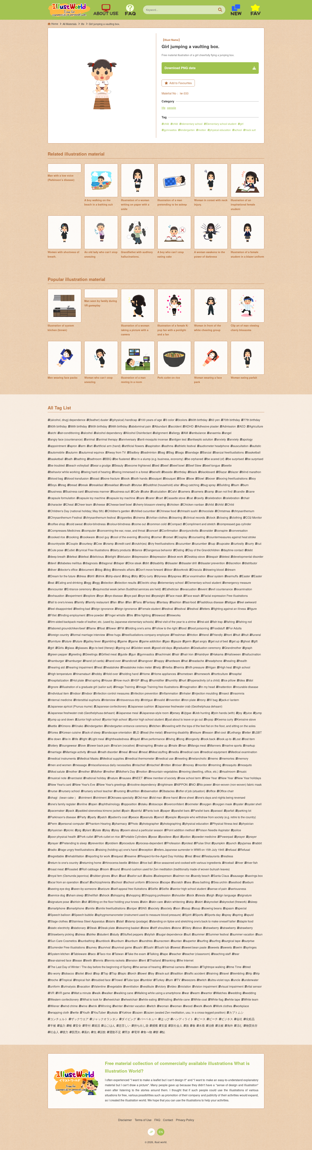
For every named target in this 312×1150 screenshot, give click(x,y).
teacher (176, 954)
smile (91, 908)
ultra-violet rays (220, 980)
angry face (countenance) (66, 439)
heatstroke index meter (137, 667)
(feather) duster (98, 420)
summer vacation (243, 934)
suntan (177, 941)
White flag (217, 999)
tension (133, 960)
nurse (53, 791)
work (199, 1006)
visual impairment (232, 986)
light (84, 739)
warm (196, 993)
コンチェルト (59, 1019)
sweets (214, 947)
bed (156, 465)
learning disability (177, 732)
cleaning (176, 517)
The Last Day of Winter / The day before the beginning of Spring (90, 967)
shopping (119, 895)
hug (145, 680)
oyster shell (254, 804)
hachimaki (164, 654)
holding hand (130, 674)
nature (114, 778)
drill (92, 576)
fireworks (175, 615)
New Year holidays (249, 778)
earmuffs (232, 576)
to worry (55, 973)
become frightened (139, 465)
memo (214, 758)
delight (111, 556)
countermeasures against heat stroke (232, 537)
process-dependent (150, 843)
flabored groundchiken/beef (67, 628)
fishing (230, 622)
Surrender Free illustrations (67, 947)
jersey (176, 713)
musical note (58, 778)
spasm (229, 908)
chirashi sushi (189, 511)
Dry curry (147, 576)
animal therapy (108, 439)
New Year (210, 778)
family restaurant (98, 602)
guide (123, 654)
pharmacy (120, 823)
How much (123, 680)
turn (170, 980)
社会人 (54, 1032)
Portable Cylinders (135, 837)
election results (126, 583)
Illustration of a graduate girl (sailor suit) (87, 687)
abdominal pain (141, 426)
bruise (138, 485)
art (90, 446)
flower (112, 628)
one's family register (63, 804)
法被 (221, 1025)
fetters (206, 609)
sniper (133, 908)
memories (228, 758)
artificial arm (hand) (108, 446)
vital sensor (254, 986)
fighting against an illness (229, 609)
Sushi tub (163, 947)
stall (121, 921)
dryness (162, 576)
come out (140, 524)
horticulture (221, 674)
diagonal (106, 563)
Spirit (188, 915)
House (108, 680)
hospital (236, 674)
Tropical (67, 980)
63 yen (215, 420)
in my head (208, 687)
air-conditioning (70, 433)
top (98, 973)
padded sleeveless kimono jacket (99, 810)
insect (225, 693)
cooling (145, 537)
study (115, 934)
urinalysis (69, 986)
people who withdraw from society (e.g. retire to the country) (218, 817)
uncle (236, 980)
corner (158, 537)
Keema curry (225, 719)
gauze (177, 641)
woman (164, 1006)
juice (249, 713)
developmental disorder (248, 556)
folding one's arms (139, 628)
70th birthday (231, 420)
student (104, 934)
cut (259, 543)
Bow (182, 478)
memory (243, 758)
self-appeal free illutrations (130, 889)
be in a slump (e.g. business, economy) (158, 459)
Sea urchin (220, 882)
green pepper (58, 654)
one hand (172, 797)
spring (239, 915)
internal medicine (61, 700)
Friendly (217, 635)
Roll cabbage (90, 869)
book (126, 478)
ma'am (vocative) (124, 745)
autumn (73, 452)
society (154, 908)
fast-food (190, 602)
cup (213, 543)
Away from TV (117, 452)
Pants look (152, 810)
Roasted (72, 869)
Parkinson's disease (63, 817)
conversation (239, 530)
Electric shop (148, 583)
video (173, 986)
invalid (160, 700)
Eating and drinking (70, 583)
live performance (154, 739)
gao (167, 641)
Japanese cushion (142, 706)
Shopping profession (157, 895)
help (158, 667)
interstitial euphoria (88, 700)
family (80, 602)
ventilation (132, 986)
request (118, 856)
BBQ (108, 459)
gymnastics (170, 130)
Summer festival (218, 934)
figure (253, 609)
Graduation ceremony (207, 648)
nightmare (166, 784)
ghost (246, 641)
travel (225, 973)
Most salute (57, 771)
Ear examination (195, 576)
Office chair (226, 791)
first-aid (204, 622)
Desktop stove (196, 556)
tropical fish (83, 980)
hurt (183, 680)
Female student (151, 609)
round (116, 869)
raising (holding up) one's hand (117, 850)
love (83, 745)
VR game (64, 993)
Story (188, 928)
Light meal (97, 739)
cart (160, 498)
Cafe (136, 491)
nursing (121, 791)
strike (92, 934)
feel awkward (247, 602)
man (184, 745)
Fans (138, 602)
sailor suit (136, 876)
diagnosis (91, 563)
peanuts (147, 817)
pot (177, 837)
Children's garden (118, 511)
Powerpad (226, 837)
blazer (234, 472)
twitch (203, 980)
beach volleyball (78, 465)
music (243, 771)
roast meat (57, 869)
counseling (198, 537)
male (174, 745)
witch (152, 1006)
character (56, 504)
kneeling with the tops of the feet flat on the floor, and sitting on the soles (209, 726)
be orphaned (195, 459)
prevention (97, 843)
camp (210, 491)
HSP (136, 680)
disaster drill (189, 563)
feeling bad (83, 609)
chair (246, 498)
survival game (123, 947)
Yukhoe (126, 1012)
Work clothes (224, 1006)
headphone (215, 661)
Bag (171, 452)
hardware (174, 661)
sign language (227, 895)
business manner (98, 491)
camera (185, 491)
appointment (58, 446)
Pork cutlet (86, 837)
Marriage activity (75, 752)
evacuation (190, 589)
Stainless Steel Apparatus (88, 921)
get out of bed (219, 641)
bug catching (191, 485)
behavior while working (65, 472)
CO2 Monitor (254, 517)
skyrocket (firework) (234, 902)
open (94, 804)
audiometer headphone (214, 446)
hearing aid (57, 667)
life (163, 108)
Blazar (222, 472)
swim (238, 947)
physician (247, 823)
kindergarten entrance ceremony (127, 726)
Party (83, 817)
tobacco (69, 973)
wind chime (70, 1006)
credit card (124, 543)
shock (105, 895)
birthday (181, 472)
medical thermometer (140, 758)
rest (189, 856)
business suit (121, 491)
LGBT (258, 732)
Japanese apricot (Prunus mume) (71, 706)
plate (98, 830)
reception (147, 850)
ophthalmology (110, 804)
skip (191, 902)
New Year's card (60, 784)
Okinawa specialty (122, 797)
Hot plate (78, 680)
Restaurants (212, 856)
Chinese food (167, 511)
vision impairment (206, 986)
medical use (166, 758)
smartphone (57, 908)
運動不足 (115, 1032)
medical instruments (63, 758)
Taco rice (105, 954)
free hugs (115, 635)
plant (88, 830)
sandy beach (201, 876)
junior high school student (147, 719)
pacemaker (57, 810)
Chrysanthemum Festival (66, 517)
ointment (86, 797)
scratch (178, 882)
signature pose (59, 902)
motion (202, 130)
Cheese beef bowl (120, 504)
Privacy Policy (185, 1120)
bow (191, 478)
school (238, 130)
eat (52, 583)
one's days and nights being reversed (221, 797)
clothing (237, 517)
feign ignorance (104, 609)
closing (223, 517)
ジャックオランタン (105, 1019)
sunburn (118, 941)
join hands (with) (224, 713)
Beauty (118, 465)
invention (174, 700)
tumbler (147, 980)
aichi (53, 433)
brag (63, 485)
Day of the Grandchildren (204, 550)
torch (133, 973)
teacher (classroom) (197, 954)
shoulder (179, 895)
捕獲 (155, 1025)
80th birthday (58, 426)
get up (235, 641)
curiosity (238, 543)
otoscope (157, 804)
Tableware (80, 954)
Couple (73, 543)
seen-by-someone (85, 889)
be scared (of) (215, 459)
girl (241, 124)
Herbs (168, 667)
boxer (211, 478)
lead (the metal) (153, 732)
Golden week (142, 648)
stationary (79, 928)
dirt (147, 563)
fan (115, 602)
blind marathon (251, 472)
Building (224, 485)
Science (153, 882)
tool (89, 973)
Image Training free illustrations (158, 687)
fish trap (218, 622)
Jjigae (187, 713)
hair (176, 654)
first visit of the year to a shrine (176, 622)
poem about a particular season (143, 830)
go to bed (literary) (102, 648)
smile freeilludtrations (111, 908)
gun (133, 654)
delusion (125, 556)
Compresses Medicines (65, 530)
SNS (144, 908)
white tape (233, 999)
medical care (191, 752)
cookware (88, 537)
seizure (105, 889)
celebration (214, 498)
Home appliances (164, 674)
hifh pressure (196, 667)
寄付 (88, 1025)
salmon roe (182, 876)
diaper (120, 563)
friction (193, 635)
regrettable (57, 856)
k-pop (209, 719)
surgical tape (232, 941)
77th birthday (252, 420)
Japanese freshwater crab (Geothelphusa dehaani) (189, 706)
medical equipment (215, 752)
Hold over (112, 674)
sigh (211, 895)
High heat (225, 667)
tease (78, 960)
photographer (150, 823)
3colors (182, 420)
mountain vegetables (164, 771)
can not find (225, 491)
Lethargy (235, 732)
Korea (54, 732)
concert (153, 530)
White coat (200, 999)
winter (119, 1006)
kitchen (156, 726)
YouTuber (99, 1012)
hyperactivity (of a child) (205, 680)
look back (209, 739)
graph (248, 648)
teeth (89, 960)
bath (70, 459)
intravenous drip (129, 700)
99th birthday (119, 426)
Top (105, 973)
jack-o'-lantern (230, 700)
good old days (163, 648)
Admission (229, 426)
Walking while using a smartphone (159, 993)
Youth (86, 1012)
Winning (106, 1006)
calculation (160, 491)
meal (124, 752)
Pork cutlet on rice (108, 837)
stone (177, 928)
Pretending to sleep (74, 843)
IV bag (213, 700)
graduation (183, 648)
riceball (229, 863)
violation (185, 986)
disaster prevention (212, 563)
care (141, 498)
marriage (56, 752)
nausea (126, 778)
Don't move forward (150, 569)
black (193, 472)
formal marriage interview (89, 635)
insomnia (238, 693)
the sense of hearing (148, 967)
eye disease (115, 596)
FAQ (157, 1120)
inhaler (186, 693)
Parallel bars (201, 810)
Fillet (53, 615)
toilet (81, 973)
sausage (238, 876)
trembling (238, 973)
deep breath (58, 556)
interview (109, 700)
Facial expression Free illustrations (225, 596)
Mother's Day (126, 771)
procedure (128, 843)
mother (72, 771)
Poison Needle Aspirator (214, 830)
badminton (150, 452)
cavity (200, 498)
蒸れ (87, 1032)
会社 (239, 1019)
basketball (254, 452)
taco (93, 954)
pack (71, 810)
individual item (59, 693)
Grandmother (232, 648)
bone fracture (111, 478)
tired (248, 967)
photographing (171, 823)
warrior (207, 993)
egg (88, 583)
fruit (237, 635)
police (237, 830)
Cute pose (56, 550)
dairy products (122, 550)
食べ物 (147, 1032)
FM (122, 628)
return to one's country (64, 863)
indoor (76, 693)
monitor (202, 765)
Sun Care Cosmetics (63, 941)
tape (165, 954)
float (102, 628)
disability (158, 563)
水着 (202, 1025)
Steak (93, 928)
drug (127, 576)
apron (73, 446)
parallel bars (182, 810)
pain (127, 810)
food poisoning (199, 628)
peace (135, 817)
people (171, 108)
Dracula (197, 569)
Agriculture (256, 426)
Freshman (179, 635)
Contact (168, 1120)
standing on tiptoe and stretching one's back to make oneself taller (194, 921)
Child (230, 504)
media (175, 752)
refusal (232, 850)
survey (92, 947)
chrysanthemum (244, 511)
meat (144, 752)
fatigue (231, 602)
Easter (246, 576)
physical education (220, 130)
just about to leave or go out (185, 719)
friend (205, 635)
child (166, 124)
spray (227, 915)
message (81, 765)
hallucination (252, 654)
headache (197, 661)
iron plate (190, 700)
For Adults (235, 628)
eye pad (131, 596)
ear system (216, 576)
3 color (170, 420)
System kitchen (60, 954)
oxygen (206, 804)
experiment (75, 596)
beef (165, 465)
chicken (174, 504)
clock (212, 517)
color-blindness (96, 524)
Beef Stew (194, 465)
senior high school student (189, 889)
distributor (250, 563)
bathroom (95, 459)
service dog (57, 895)
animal (90, 439)
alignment (161, 433)
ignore (54, 687)
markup (250, 745)
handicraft (130, 661)
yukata (113, 1012)
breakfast (97, 485)
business (56, 491)
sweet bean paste (195, 947)
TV (178, 980)
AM (186, 433)
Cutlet (71, 550)
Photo (134, 823)
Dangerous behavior (159, 550)
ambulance (199, 433)
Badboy (134, 452)
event (203, 589)
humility (173, 680)
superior (190, 941)
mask (93, 752)
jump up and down (62, 719)
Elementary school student (221, 124)
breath (126, 485)
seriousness (238, 889)
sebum (249, 882)
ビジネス (227, 1019)
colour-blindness (119, 524)
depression (141, 556)
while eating (149, 999)
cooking (74, 537)
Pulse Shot (203, 843)
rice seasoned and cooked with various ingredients (188, 863)
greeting (76, 654)
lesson (209, 732)
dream (231, 569)
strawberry (212, 928)
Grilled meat (109, 654)
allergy (175, 433)
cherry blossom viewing (151, 504)
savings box (255, 876)
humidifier (157, 680)
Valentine (100, 986)
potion (187, 837)
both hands (140, 478)
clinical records (195, 517)
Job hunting (202, 713)
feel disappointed (61, 609)
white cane (183, 999)
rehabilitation (76, 856)
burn (236, 485)
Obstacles (168, 791)
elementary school (191, 124)
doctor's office (69, 569)
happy (160, 661)
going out (124, 648)
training (213, 973)
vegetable (115, 986)
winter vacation (136, 1006)
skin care (157, 902)
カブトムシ (236, 1012)
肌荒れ (76, 1032)
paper (166, 810)
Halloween (234, 654)
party (93, 817)
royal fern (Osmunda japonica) (69, 876)
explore (90, 596)
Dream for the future (62, 576)
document (87, 569)
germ (188, 641)
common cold (157, 524)
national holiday (96, 778)
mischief (140, 765)
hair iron (188, 654)
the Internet (186, 960)
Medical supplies (113, 758)
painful (137, 810)
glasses (83, 648)
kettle (53, 726)
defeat (73, 556)
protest (188, 843)
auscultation (240, 446)
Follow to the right (166, 628)
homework (203, 674)
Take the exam (136, 954)
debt (250, 550)
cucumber (184, 543)
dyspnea (175, 576)
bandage (193, 452)
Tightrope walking (213, 967)
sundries (147, 941)
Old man (142, 797)
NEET (139, 778)
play (107, 830)
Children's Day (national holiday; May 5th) (77, 511)
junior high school (116, 719)
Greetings (91, 654)
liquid (136, 739)
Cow (99, 543)
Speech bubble (84, 915)
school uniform (135, 882)
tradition (178, 973)
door (169, 569)
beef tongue (212, 465)
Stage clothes (59, 921)
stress (81, 934)
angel (227, 433)
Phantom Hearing (99, 823)
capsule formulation (62, 498)
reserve (131, 856)
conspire (222, 530)
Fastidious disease (212, 602)
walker (108, 993)
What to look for (92, 999)
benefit (156, 472)
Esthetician (172, 589)
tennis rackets (116, 960)
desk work (176, 556)
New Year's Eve (85, 784)
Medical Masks (89, 758)
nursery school (70, 791)
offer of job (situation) (191, 791)
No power (205, 784)
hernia (180, 667)
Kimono (66, 726)
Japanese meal (128, 713)
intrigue (148, 700)
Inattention (225, 687)
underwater (251, 980)
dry (136, 576)
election (108, 583)
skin (145, 902)
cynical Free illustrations (93, 550)
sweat (176, 947)
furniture (55, 641)
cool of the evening (125, 537)
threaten (193, 967)
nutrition (134, 791)
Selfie (154, 889)
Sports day (214, 915)
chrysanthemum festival (101, 517)
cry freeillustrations (162, 543)
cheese (100, 504)
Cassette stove (175, 498)
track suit (250, 130)
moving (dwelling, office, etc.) (199, 771)
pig (79, 830)
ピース (201, 1019)
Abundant (161, 426)
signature (246, 895)
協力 (62, 1025)
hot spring (94, 680)
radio (53, 850)
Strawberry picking (62, 934)
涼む (239, 1025)
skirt (200, 902)
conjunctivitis (190, 530)
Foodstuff (219, 628)
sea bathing (202, 882)
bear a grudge (102, 465)
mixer (178, 765)
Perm (53, 823)
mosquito (231, 765)
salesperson (164, 876)
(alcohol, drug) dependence (67, 420)
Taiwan (119, 954)
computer (90, 530)
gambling (110, 641)
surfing (204, 941)
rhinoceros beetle (116, 863)
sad (123, 876)
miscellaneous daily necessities (110, 765)
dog (100, 569)
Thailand (155, 960)
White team (251, 999)
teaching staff (222, 954)
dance (138, 550)
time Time (235, 967)
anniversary (128, 439)
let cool (221, 732)
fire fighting (144, 615)
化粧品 (250, 1019)
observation (150, 791)
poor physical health (63, 837)
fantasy (163, 602)
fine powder (96, 615)
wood (188, 1006)
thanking (170, 960)
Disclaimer (125, 1120)
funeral (256, 635)
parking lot (244, 810)
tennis (99, 960)
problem (113, 843)
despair (213, 556)
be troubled (57, 465)
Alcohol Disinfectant (138, 433)
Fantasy (150, 602)
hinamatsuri (82, 674)
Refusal (245, 850)
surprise (249, 941)
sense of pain (218, 889)
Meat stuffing (159, 752)
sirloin (77, 902)
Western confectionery (64, 999)
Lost (237, 739)
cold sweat (76, 524)
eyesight (159, 596)
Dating (180, 550)
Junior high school (89, 719)
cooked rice (57, 537)
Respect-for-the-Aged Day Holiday (162, 856)
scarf (85, 882)
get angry (201, 641)
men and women (61, 765)
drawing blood (214, 569)
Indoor (88, 693)
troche (54, 980)
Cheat (69, 504)
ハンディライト (183, 1019)
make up (161, 745)
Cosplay (182, 537)
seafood (236, 882)
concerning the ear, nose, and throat (122, 530)
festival (168, 609)
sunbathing (87, 941)
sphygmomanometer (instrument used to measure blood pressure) (139, 915)
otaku (144, 804)
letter (247, 732)
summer (199, 934)
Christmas (223, 511)
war (186, 993)
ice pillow (230, 680)
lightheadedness (118, 739)
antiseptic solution (201, 439)
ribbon (135, 863)
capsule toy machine (92, 498)
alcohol (88, 433)
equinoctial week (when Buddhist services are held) (128, 589)
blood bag (56, 478)
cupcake (224, 543)
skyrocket (212, 902)
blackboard (208, 472)
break (84, 485)
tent (143, 960)
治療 (211, 1025)
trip (250, 973)
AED (242, 426)
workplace (242, 1006)
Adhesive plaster (208, 426)
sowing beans (213, 908)
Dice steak (134, 563)
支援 (164, 1025)
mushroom (228, 771)
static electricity (60, 928)
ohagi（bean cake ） (63, 797)
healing (230, 661)
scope (166, 882)
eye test (145, 596)
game (123, 641)
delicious (98, 556)
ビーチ (213, 1019)
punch (233, 843)
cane (251, 491)
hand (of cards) (94, 661)
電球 (137, 1032)
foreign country (59, 635)
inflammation (170, 693)
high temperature (61, 674)
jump (258, 713)
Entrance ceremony (79, 589)
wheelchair (113, 999)
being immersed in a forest (131, 472)
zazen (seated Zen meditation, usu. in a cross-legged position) (186, 1012)
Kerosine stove (246, 719)
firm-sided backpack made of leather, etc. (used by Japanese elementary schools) (102, 622)
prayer (241, 837)
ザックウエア (79, 1019)
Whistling (166, 999)
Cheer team (84, 504)
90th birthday (99, 426)
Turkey (160, 980)
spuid (250, 915)
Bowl (201, 478)
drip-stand (114, 576)
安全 (78, 1025)
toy (152, 973)
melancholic (199, 758)
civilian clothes (158, 517)
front (229, 635)
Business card (74, 491)
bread (73, 485)
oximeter (192, 804)
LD (137, 732)
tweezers (190, 980)
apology (247, 439)
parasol (218, 810)
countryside (57, 543)
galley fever (93, 641)
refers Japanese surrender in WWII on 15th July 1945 (190, 850)
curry (251, 543)
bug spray (209, 485)
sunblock (104, 941)
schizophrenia (101, 882)
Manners (215, 745)
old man (157, 797)
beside (168, 472)
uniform (55, 986)
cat (191, 498)
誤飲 (103, 1032)
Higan (212, 667)
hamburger (57, 661)
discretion (234, 563)
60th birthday (199, 420)
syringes (251, 947)
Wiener (54, 1006)
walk (98, 993)
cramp (110, 543)
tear (236, 954)
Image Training (125, 687)
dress (82, 576)
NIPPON (182, 784)
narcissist (76, 778)
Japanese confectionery (111, 706)
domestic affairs (124, 569)
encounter (56, 589)
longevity (194, 739)
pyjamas (245, 843)
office (212, 791)
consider (207, 530)
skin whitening (175, 902)
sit (85, 902)
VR (52, 993)
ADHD (189, 426)
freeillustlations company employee (146, 635)
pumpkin (219, 843)
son (178, 908)
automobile (57, 452)
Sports (199, 915)
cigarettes (126, 517)
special (242, 908)
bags (180, 452)
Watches (221, 993)
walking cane (124, 993)
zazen (139, 1012)
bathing (81, 459)
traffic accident (196, 973)
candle (240, 491)
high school (242, 667)
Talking (154, 954)
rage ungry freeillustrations (77, 850)
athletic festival (186, 446)
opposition (130, 804)
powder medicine (205, 837)
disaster (173, 563)
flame (92, 628)
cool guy (103, 537)
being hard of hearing (97, 472)
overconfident (175, 804)
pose (154, 837)
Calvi (173, 491)
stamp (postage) (137, 921)
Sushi (149, 947)
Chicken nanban (193, 504)
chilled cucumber (144, 511)
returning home (91, 863)
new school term (190, 778)
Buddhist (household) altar (162, 485)
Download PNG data (180, 67)
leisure (196, 732)
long (181, 739)
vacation (84, 986)
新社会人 (176, 1025)
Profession (173, 843)
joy (240, 713)
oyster (239, 804)
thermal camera (175, 967)
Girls (61, 648)
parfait (230, 810)
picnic (70, 830)
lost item (249, 739)
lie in (68, 739)
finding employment (72, 615)
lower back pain (99, 745)
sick (191, 895)
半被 (53, 1025)
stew (146, 928)
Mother (97, 771)
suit (188, 934)
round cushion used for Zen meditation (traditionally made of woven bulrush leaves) (177, 869)
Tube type (132, 980)
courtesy (87, 543)
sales (149, 876)
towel (143, 973)
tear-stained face (60, 960)
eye (101, 596)
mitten (167, 765)
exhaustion (57, 596)
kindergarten (187, 130)
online (83, 804)
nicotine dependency (143, 784)
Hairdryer (203, 654)
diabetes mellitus (71, 563)
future (68, 641)
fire (131, 615)
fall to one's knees (61, 602)
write (76, 1012)
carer (151, 498)
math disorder (109, 752)
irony (202, 700)
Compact (176, 524)
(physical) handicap (124, 420)
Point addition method (181, 830)
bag (162, 452)
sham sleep (76, 895)
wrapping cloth (59, 1012)
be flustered (122, 459)
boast (95, 478)
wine (84, 1006)
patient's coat (118, 817)
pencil (160, 817)
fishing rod (245, 622)
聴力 (65, 1032)
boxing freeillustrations (233, 478)
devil (53, 563)
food (184, 628)
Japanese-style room (155, 713)
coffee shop (57, 524)
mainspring (145, 745)
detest (225, 556)
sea (189, 882)
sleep (253, 902)
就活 (97, 1025)
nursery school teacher (97, 791)
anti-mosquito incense (154, 439)
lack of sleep (92, 732)
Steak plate (107, 928)
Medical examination (244, 752)
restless (228, 856)
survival (105, 947)
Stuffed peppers (133, 934)
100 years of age (151, 420)
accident (176, 426)
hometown (186, 674)
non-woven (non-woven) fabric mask (238, 784)
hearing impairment (80, 667)
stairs (111, 921)
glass (70, 648)
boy (253, 478)
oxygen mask (223, 804)
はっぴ (165, 1019)
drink (101, 576)
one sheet (187, 797)
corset (169, 537)
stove (198, 928)
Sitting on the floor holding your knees (115, 902)
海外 (230, 1025)
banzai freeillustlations (229, 452)
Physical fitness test (225, 823)
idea (242, 680)
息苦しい (124, 1025)
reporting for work (99, 856)
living (171, 739)
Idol (250, 680)
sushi (139, 947)
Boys (53, 485)
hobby (98, 674)
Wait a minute (82, 993)
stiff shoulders (161, 928)
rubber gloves (101, 876)
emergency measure (238, 583)
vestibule (148, 986)
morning (216, 765)
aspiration (154, 446)
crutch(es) (140, 543)
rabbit (258, 843)
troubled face (102, 980)
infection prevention (145, 693)
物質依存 (251, 1025)
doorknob (182, 569)
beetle (228, 465)
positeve (166, 837)
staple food (246, 921)
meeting (182, 758)
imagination (189, 687)
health (243, 661)
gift (255, 641)
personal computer (72, 823)
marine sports (233, 745)
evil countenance (222, 589)
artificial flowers (134, 446)
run (116, 876)
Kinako (78, 726)
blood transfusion (78, 478)
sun (260, 934)
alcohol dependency (109, 433)
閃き (127, 1032)
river (240, 863)
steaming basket (128, 928)
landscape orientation (118, 732)
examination (244, 589)
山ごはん (109, 1025)
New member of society (161, 778)
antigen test (179, 439)
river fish (252, 863)
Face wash (193, 596)
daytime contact (233, 550)
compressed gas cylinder (235, 524)
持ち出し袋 (141, 1025)
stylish (151, 934)
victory (162, 986)
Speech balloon (60, 915)
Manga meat (198, 745)
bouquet (156, 478)
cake (146, 491)
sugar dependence (171, 934)
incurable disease (246, 687)
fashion (176, 602)
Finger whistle (116, 615)
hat (186, 661)
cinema (140, 517)
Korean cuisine (71, 732)
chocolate (207, 511)
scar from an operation (64, 882)
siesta (201, 895)
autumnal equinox (92, 452)
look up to (225, 739)
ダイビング (129, 1019)
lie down (55, 739)
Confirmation (170, 530)
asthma (168, 446)
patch (103, 817)
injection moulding (206, 693)
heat (99, 667)
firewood (159, 615)
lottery (54, 745)
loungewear (69, 745)
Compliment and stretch (200, 524)
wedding (235, 993)
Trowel (118, 980)
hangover (147, 661)
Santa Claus (221, 876)
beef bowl (178, 465)
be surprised (236, 459)
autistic (256, 446)
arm (83, 446)
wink (94, 1006)
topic (123, 973)
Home (146, 674)
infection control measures (112, 693)
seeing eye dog (60, 889)
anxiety (221, 439)
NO (193, 784)
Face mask (175, 596)
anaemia (215, 433)
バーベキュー (148, 1019)
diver (53, 569)
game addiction (151, 641)
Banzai (206, 452)
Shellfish (92, 895)
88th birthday (78, 426)
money (189, 765)
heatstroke (112, 667)
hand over (114, 661)
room (105, 869)
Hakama (218, 654)
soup (187, 908)
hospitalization (59, 680)
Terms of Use (143, 1120)
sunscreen (163, 941)
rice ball (147, 863)
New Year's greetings (112, 784)
